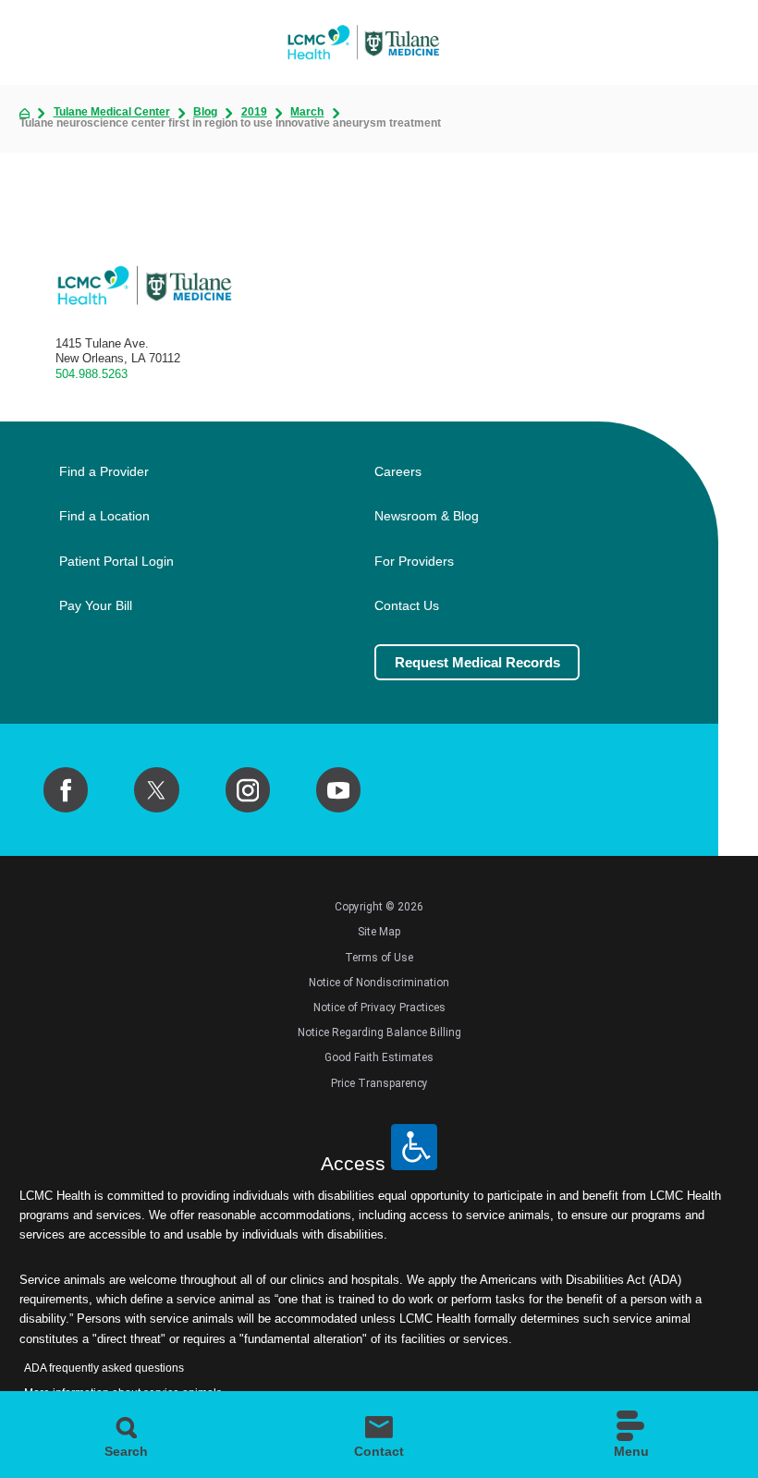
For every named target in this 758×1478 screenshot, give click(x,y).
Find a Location (104, 516)
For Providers (414, 561)
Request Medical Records (477, 662)
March (307, 112)
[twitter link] (156, 789)
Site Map (379, 931)
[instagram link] (248, 789)
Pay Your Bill (95, 606)
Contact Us (406, 606)
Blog (205, 112)
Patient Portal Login (116, 561)
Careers (398, 472)
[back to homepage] (24, 113)
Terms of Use (379, 957)
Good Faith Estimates (379, 1057)
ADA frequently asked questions (104, 1368)
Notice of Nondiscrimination (379, 982)
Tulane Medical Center (112, 112)
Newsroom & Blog (426, 516)
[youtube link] (338, 789)
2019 (254, 112)
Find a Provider (104, 472)
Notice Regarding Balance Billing (379, 1032)
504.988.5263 (91, 374)
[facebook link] (65, 789)
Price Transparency (379, 1083)
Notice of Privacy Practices (379, 1007)
